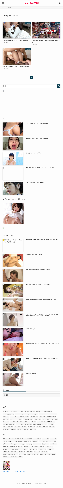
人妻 (33, 421)
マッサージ (27, 441)
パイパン (54, 419)
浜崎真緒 (6, 451)
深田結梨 (14, 451)
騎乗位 (33, 429)
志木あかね (6, 449)
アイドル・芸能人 (21, 414)
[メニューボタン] (3, 3)
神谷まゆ (44, 451)
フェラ (6, 421)
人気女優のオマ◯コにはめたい (47, 441)
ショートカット (24, 416)
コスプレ (14, 416)
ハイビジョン (27, 419)
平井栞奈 (35, 446)
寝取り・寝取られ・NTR (40, 424)
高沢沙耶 (14, 456)
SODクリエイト (29, 411)
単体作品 (50, 421)
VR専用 (39, 411)
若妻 (13, 429)
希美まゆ (27, 446)
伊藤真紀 (6, 444)
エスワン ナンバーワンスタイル (47, 414)
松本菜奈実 (42, 449)
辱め (19, 429)
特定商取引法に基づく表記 (40, 483)
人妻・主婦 (41, 421)
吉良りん (22, 444)
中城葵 (35, 441)
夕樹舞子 (53, 444)
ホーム (18, 483)
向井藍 (29, 444)
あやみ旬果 (28, 438)
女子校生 (28, 424)
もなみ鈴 (46, 438)
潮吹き (17, 426)
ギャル (6, 416)
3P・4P (6, 411)
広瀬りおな (49, 446)
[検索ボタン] (60, 3)
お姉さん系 (48, 411)
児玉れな (14, 444)
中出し (20, 421)
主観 (27, 421)
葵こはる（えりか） (32, 454)
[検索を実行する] (58, 86)
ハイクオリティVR (16, 419)
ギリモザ (53, 438)
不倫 (13, 421)
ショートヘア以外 (8, 441)
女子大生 (20, 424)
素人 (45, 426)
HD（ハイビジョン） (17, 411)
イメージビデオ (32, 414)
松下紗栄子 (33, 449)
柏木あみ (50, 449)
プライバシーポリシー (27, 483)
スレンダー (34, 416)
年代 (42, 446)
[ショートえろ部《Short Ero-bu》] (31, 3)
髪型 (21, 456)
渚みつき (22, 451)
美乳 (51, 426)
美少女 (6, 429)
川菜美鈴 (13, 446)
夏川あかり (37, 444)
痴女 (39, 426)
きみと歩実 (37, 438)
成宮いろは (15, 449)
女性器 (5, 446)
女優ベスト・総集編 (9, 424)
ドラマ (6, 419)
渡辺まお (30, 451)
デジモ (42, 416)
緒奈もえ (23, 454)
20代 (5, 438)
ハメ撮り (37, 419)
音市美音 (6, 456)
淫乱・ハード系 (8, 426)
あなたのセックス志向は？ (16, 438)
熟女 (24, 426)
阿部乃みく (51, 454)
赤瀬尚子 (43, 454)
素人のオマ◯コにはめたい (10, 454)
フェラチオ (18, 441)
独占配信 (31, 426)
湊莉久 (37, 451)
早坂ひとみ (24, 449)
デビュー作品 (51, 416)
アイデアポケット (8, 414)
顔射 (26, 429)
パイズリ (46, 419)
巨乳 (51, 424)
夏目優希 (45, 444)
